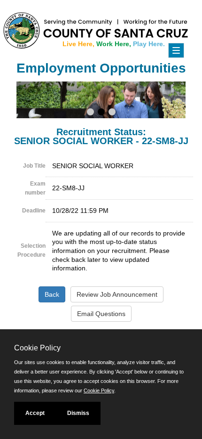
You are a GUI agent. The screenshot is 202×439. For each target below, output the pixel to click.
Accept (35, 413)
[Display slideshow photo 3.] (112, 113)
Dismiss (78, 413)
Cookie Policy (99, 390)
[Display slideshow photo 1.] (90, 113)
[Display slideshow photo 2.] (101, 113)
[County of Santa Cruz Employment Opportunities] (28, 26)
